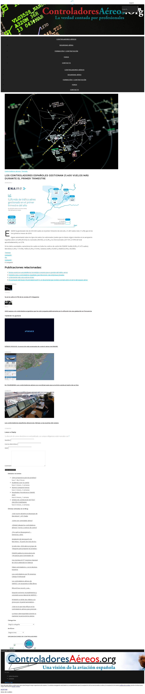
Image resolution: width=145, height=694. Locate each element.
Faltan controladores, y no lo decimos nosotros (24, 568)
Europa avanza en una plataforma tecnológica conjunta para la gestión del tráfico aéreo (38, 272)
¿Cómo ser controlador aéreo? (22, 521)
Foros (66, 57)
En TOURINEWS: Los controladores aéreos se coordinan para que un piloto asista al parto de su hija (42, 385)
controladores (9, 284)
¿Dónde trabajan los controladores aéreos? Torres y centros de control (24, 526)
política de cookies (125, 685)
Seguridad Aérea (66, 45)
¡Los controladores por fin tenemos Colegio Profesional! (24, 575)
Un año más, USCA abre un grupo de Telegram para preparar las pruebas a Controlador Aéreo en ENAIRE (24, 547)
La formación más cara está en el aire (21, 277)
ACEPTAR (4, 689)
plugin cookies (16, 686)
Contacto (66, 63)
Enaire (14, 284)
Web (6, 448)
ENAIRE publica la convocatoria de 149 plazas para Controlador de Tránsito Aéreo (23, 554)
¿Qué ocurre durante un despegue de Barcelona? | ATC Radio (24, 515)
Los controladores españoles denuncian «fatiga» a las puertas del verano (32, 423)
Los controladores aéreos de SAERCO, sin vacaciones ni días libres (24, 582)
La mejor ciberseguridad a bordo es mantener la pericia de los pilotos (24, 615)
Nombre (7, 440)
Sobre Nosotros (13, 676)
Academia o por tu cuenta (20, 483)
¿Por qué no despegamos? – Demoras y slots (21, 533)
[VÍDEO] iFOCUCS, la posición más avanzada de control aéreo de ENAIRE (31, 346)
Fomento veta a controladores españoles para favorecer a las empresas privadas (36, 275)
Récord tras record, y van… (21, 588)
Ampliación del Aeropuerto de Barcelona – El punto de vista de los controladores (24, 540)
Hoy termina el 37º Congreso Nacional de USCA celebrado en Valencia (25, 561)
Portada (25, 171)
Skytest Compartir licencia (20, 487)
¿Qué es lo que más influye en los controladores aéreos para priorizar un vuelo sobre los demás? (24, 608)
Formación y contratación (66, 51)
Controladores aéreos (66, 39)
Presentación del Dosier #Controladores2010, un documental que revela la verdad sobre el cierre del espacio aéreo (48, 280)
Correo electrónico (11, 444)
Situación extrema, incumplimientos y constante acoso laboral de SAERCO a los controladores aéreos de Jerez (24, 594)
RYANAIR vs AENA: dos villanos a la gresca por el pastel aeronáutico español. (23, 601)
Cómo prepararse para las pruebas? (24, 478)
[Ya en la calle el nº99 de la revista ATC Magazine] (8, 290)
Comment (8, 466)
